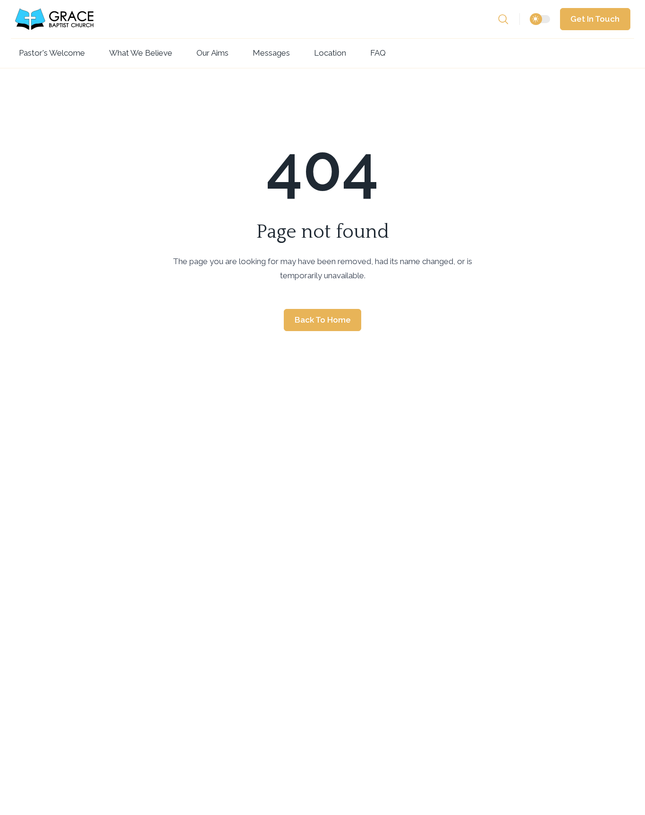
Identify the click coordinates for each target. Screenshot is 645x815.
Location (330, 53)
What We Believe (140, 53)
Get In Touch (595, 19)
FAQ (378, 53)
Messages (271, 53)
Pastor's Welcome (52, 53)
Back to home (323, 319)
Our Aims (212, 53)
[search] (508, 19)
